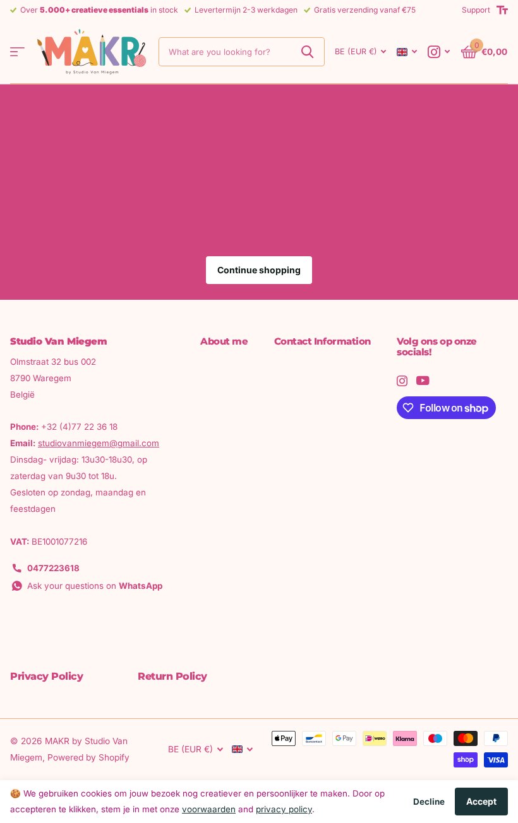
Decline (429, 801)
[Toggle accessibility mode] (502, 10)
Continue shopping (259, 269)
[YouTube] (423, 380)
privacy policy (284, 809)
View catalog (17, 52)
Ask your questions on (94, 586)
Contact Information (322, 341)
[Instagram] (402, 381)
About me (224, 341)
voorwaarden (209, 809)
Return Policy (172, 676)
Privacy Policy (46, 676)
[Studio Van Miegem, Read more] (439, 52)
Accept (481, 801)
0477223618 (53, 568)
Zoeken (307, 51)
